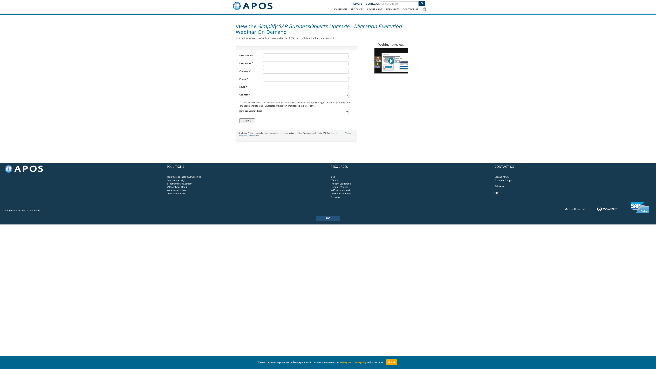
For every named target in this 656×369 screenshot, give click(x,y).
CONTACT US (410, 9)
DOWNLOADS (373, 3)
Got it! (391, 362)
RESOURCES (392, 9)
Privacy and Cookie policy (353, 362)
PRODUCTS (357, 9)
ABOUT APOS (374, 9)
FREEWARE (357, 3)
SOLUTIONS (340, 9)
